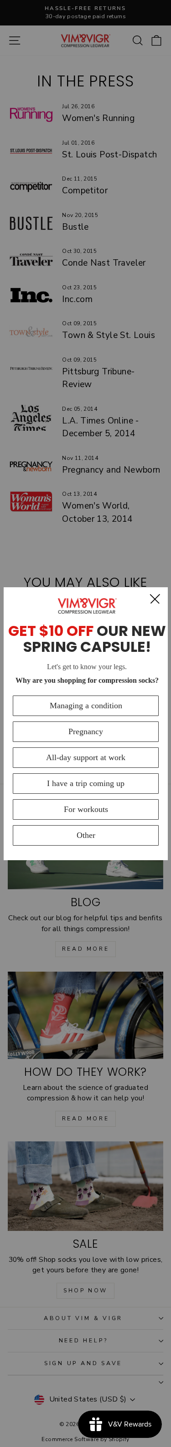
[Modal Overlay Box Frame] (86, 723)
